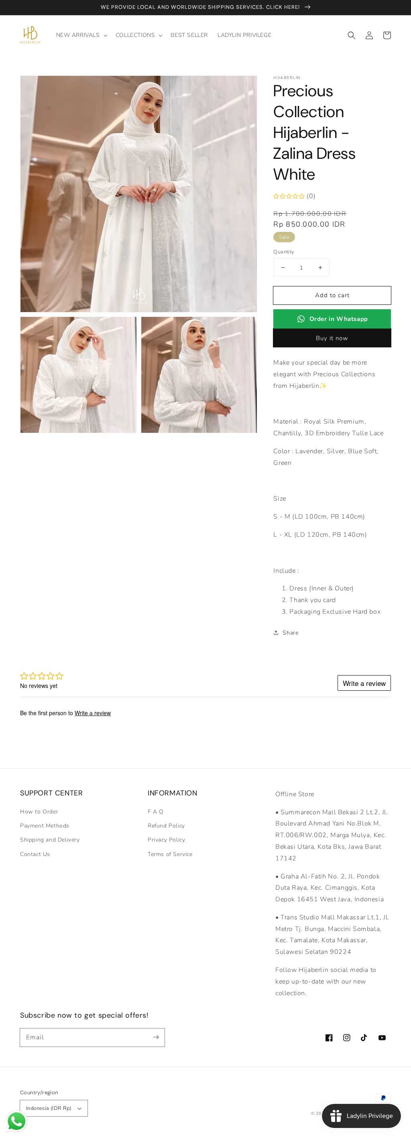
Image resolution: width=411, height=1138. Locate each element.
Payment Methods (44, 826)
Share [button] (290, 633)
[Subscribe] (156, 1037)
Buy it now (332, 338)
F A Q (156, 811)
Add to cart (332, 295)
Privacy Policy (166, 840)
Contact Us (35, 854)
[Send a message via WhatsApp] (16, 1121)
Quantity (283, 252)
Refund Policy (166, 826)
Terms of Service (170, 854)
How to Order (39, 811)
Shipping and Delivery (50, 840)
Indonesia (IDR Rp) (48, 1108)
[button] (351, 35)
